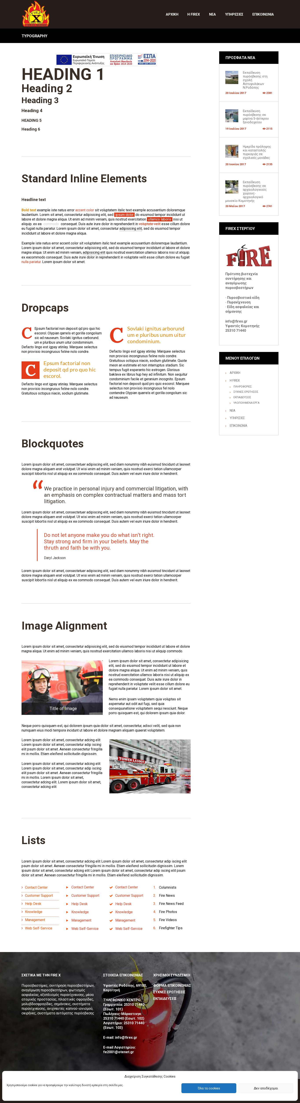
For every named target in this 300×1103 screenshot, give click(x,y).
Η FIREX (235, 380)
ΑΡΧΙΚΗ (235, 373)
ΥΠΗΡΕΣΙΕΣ (237, 418)
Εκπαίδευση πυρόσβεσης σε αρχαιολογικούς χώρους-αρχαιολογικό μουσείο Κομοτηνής (246, 191)
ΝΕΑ (232, 410)
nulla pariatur (31, 262)
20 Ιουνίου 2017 (235, 164)
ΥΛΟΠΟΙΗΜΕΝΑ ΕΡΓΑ (246, 402)
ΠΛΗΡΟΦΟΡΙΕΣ (242, 386)
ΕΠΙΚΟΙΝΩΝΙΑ (238, 425)
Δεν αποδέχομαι (266, 1088)
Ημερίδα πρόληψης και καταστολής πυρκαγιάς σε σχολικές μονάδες (257, 152)
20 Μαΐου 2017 (235, 206)
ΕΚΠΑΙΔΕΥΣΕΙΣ (242, 397)
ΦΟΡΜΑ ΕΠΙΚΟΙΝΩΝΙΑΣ (172, 985)
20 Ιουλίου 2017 (235, 93)
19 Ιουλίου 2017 (235, 128)
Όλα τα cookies (209, 1088)
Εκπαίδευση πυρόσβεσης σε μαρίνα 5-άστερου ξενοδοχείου (256, 116)
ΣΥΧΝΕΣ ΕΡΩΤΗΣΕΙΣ (245, 391)
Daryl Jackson (55, 558)
